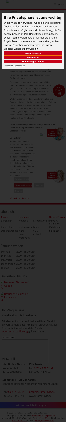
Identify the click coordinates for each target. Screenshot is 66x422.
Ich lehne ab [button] (33, 57)
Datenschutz (19, 66)
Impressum (8, 66)
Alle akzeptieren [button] (33, 53)
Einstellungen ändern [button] (33, 61)
